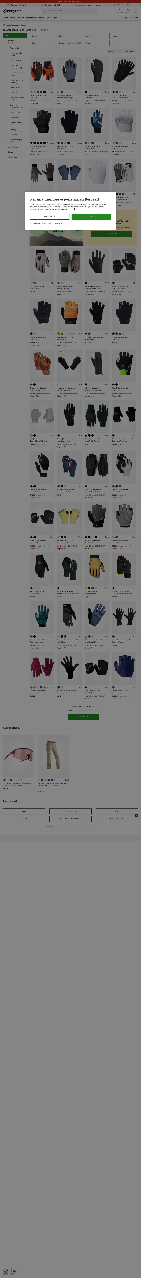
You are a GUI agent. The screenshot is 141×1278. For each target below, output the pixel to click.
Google (71, 209)
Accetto (91, 217)
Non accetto (50, 217)
